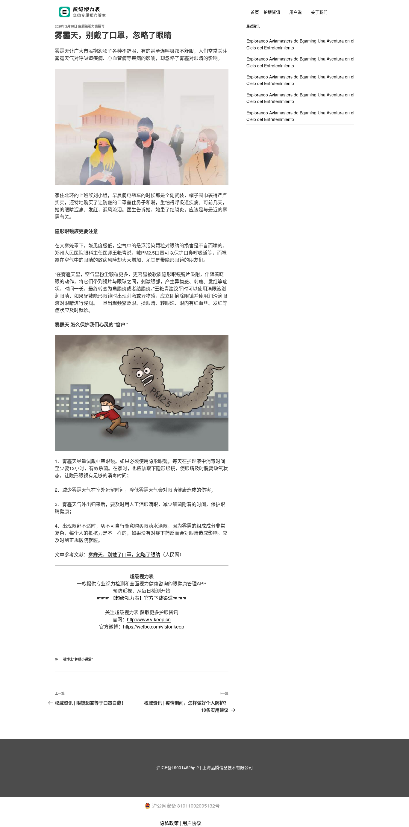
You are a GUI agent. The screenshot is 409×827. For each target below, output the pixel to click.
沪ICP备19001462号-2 (177, 767)
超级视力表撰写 (92, 26)
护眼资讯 (271, 12)
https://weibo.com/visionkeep (153, 626)
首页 (255, 12)
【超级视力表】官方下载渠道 (141, 597)
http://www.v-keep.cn (149, 619)
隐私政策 (169, 823)
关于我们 (319, 12)
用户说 (295, 12)
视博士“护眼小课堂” (78, 659)
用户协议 (192, 823)
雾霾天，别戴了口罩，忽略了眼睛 (124, 554)
